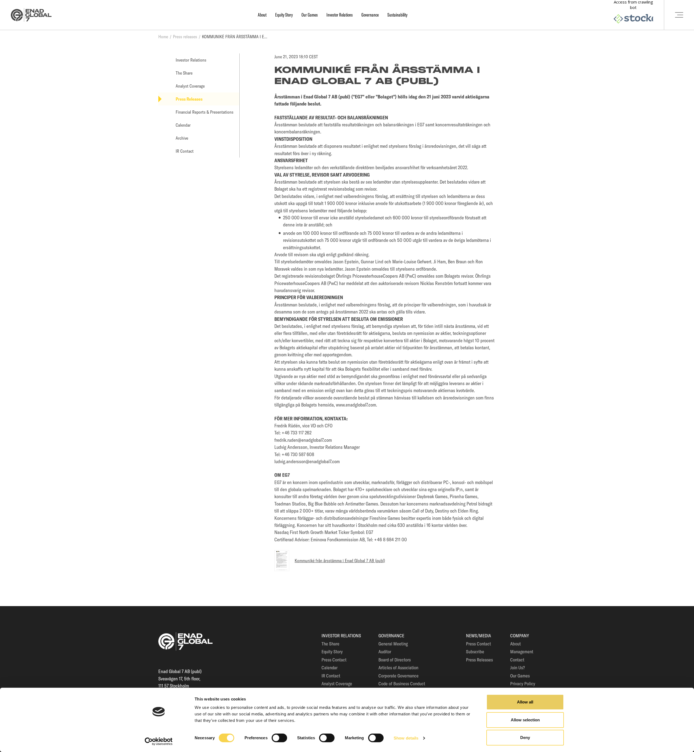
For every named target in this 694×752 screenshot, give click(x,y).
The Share (184, 73)
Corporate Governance (398, 676)
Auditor (384, 651)
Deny (525, 737)
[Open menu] (679, 15)
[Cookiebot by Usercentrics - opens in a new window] (158, 741)
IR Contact (185, 151)
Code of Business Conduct (401, 683)
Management (521, 651)
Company (519, 635)
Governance (370, 15)
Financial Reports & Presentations (204, 112)
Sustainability (397, 15)
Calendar (183, 125)
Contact (517, 660)
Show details (406, 738)
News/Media (478, 635)
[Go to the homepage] (31, 15)
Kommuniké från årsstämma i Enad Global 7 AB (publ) (340, 560)
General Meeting (393, 644)
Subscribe (475, 651)
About (262, 15)
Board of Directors (394, 660)
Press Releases (189, 99)
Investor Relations (339, 15)
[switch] (279, 738)
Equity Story (284, 15)
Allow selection (525, 720)
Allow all (525, 702)
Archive (182, 138)
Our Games (309, 15)
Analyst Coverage (190, 86)
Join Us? (517, 667)
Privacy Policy (522, 683)
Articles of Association (398, 667)
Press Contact (334, 660)
